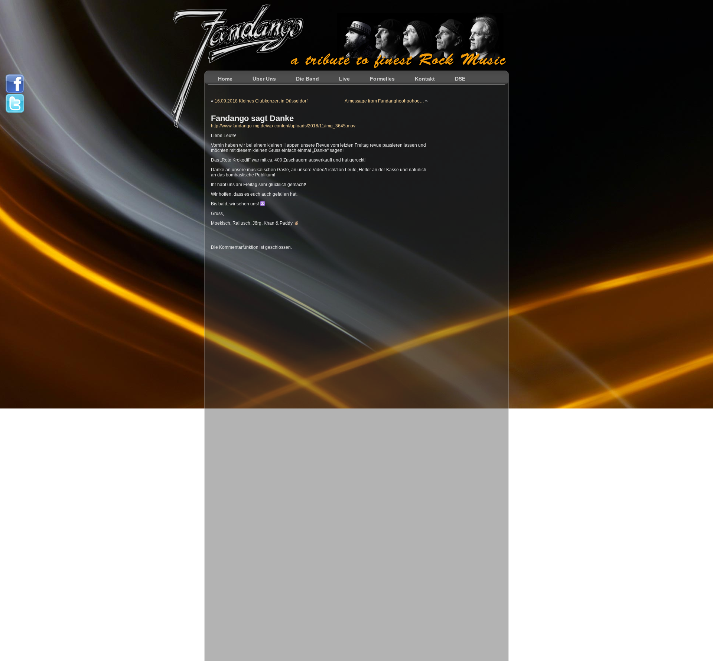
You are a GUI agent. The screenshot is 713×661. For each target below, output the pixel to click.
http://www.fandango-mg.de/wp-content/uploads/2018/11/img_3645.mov (283, 125)
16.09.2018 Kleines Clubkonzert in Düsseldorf (261, 101)
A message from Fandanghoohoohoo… (384, 101)
